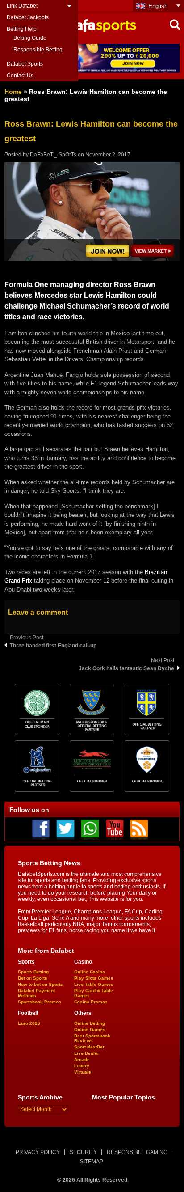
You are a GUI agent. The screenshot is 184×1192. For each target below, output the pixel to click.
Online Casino (89, 971)
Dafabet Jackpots (28, 17)
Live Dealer (86, 1053)
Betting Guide (29, 38)
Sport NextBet (89, 1046)
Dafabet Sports (25, 64)
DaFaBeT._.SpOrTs (53, 155)
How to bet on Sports (40, 984)
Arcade (82, 1059)
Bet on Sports (32, 978)
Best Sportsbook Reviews (92, 1038)
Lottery (81, 1065)
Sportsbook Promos (39, 1001)
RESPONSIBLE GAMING (137, 1152)
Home (13, 91)
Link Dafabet (22, 6)
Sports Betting (33, 971)
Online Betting (89, 1023)
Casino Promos (91, 1001)
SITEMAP (91, 1161)
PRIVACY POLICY (38, 1152)
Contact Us (20, 75)
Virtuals (82, 1071)
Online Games (89, 1029)
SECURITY (83, 1152)
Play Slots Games (93, 978)
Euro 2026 (29, 1023)
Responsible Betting (38, 49)
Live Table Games (93, 984)
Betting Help (22, 29)
